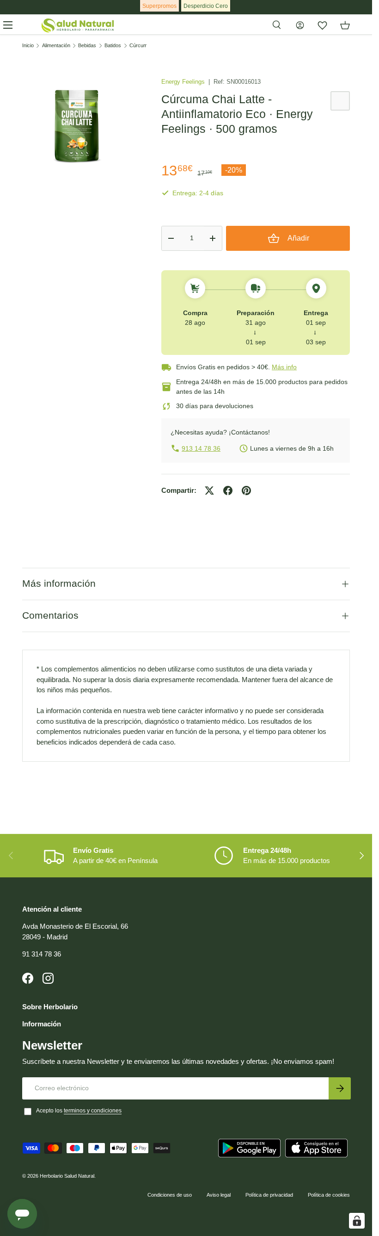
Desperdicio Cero (205, 6)
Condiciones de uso (169, 1195)
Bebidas (87, 45)
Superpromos (159, 6)
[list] (77, 124)
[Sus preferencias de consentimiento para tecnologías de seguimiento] (357, 1221)
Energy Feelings (184, 81)
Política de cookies (329, 1195)
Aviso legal (219, 1195)
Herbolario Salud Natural (67, 1176)
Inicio (28, 45)
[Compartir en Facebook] (228, 490)
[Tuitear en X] (209, 490)
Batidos (112, 45)
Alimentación (56, 45)
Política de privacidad (269, 1195)
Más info (284, 367)
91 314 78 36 (41, 954)
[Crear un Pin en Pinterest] (246, 490)
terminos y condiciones (93, 1110)
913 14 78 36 (201, 448)
